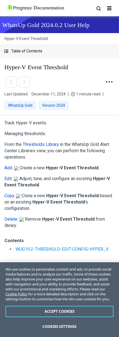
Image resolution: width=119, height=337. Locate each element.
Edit (8, 178)
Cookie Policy (16, 293)
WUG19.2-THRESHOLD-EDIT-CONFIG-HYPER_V (61, 249)
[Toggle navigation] (109, 8)
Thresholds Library (41, 144)
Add (8, 167)
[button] (59, 51)
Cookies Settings (59, 326)
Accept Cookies (60, 311)
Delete (10, 219)
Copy (9, 195)
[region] (59, 299)
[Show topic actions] (109, 81)
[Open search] (98, 8)
